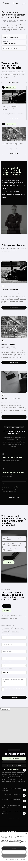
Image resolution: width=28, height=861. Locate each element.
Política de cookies (7, 859)
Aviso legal (23, 859)
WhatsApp (8, 562)
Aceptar (14, 848)
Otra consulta (6, 631)
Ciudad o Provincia (6, 654)
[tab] (14, 758)
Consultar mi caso (14, 362)
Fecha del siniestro (6, 668)
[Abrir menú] (23, 3)
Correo (3, 641)
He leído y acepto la (14, 688)
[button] (26, 833)
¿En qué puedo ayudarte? (8, 625)
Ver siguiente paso (14, 307)
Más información (14, 118)
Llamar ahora (7, 606)
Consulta (4, 675)
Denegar (14, 852)
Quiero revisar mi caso (14, 82)
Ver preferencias (14, 856)
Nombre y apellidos (6, 634)
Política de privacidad (15, 859)
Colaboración (15, 631)
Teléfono (4, 648)
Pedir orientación (14, 417)
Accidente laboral (19, 628)
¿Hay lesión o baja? (6, 661)
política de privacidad (19, 688)
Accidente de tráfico (7, 628)
